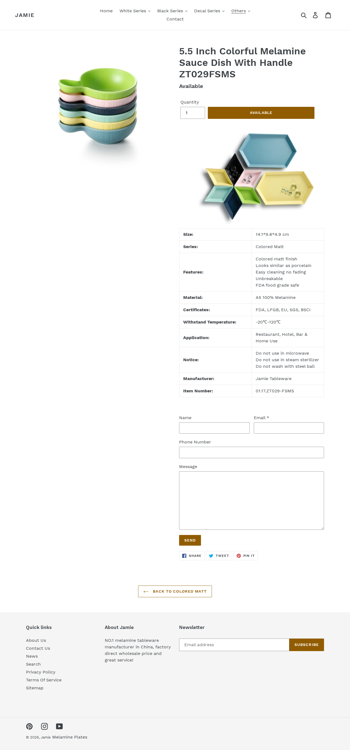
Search (33, 664)
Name (185, 417)
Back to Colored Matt (179, 591)
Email (261, 417)
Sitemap (34, 687)
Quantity (189, 102)
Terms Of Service (44, 680)
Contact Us (38, 648)
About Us (36, 640)
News (32, 656)
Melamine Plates (69, 737)
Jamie (25, 15)
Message (188, 466)
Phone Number (195, 442)
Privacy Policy (41, 672)
